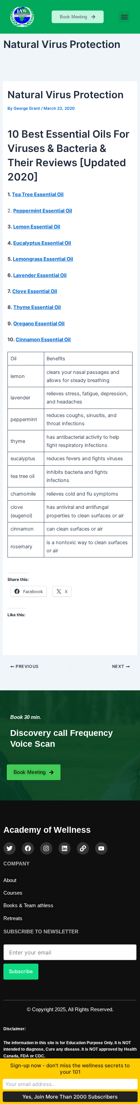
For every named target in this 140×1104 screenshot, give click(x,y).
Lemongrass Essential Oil (43, 259)
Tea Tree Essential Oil (38, 194)
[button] (124, 16)
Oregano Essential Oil (39, 324)
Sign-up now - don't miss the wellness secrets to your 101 (70, 1068)
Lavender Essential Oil (40, 275)
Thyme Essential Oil (37, 307)
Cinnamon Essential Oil (43, 340)
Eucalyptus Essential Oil (42, 243)
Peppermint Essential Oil (42, 211)
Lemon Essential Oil (36, 227)
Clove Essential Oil (34, 291)
